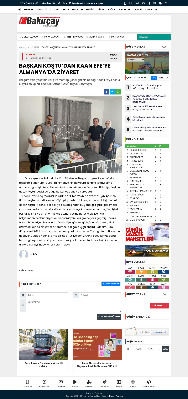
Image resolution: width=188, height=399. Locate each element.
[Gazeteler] (154, 3)
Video (75, 386)
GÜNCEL (28, 9)
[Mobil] (125, 3)
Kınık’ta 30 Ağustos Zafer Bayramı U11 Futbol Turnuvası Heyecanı (146, 129)
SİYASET (54, 9)
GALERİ (138, 9)
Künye (133, 386)
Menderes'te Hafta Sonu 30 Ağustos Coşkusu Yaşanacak (72, 3)
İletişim (119, 386)
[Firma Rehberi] (143, 3)
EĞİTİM (90, 9)
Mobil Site (27, 386)
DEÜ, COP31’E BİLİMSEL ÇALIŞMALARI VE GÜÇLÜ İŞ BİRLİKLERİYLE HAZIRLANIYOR (146, 98)
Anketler (105, 386)
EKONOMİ (41, 9)
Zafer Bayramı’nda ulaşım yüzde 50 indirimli (145, 119)
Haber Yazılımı (116, 396)
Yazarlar (89, 386)
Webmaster (149, 386)
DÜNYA (101, 9)
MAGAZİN (77, 9)
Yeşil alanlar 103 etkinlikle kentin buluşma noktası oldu (145, 108)
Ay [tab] (167, 78)
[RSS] (166, 3)
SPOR (66, 9)
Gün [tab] (154, 78)
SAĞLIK (112, 9)
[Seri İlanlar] (148, 3)
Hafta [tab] (160, 78)
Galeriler (61, 386)
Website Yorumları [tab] (111, 283)
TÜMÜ (164, 47)
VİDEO (148, 9)
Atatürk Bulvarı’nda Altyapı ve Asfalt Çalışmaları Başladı (144, 87)
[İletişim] (137, 3)
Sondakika (44, 386)
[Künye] (160, 3)
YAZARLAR (125, 9)
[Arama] (131, 3)
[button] (157, 9)
